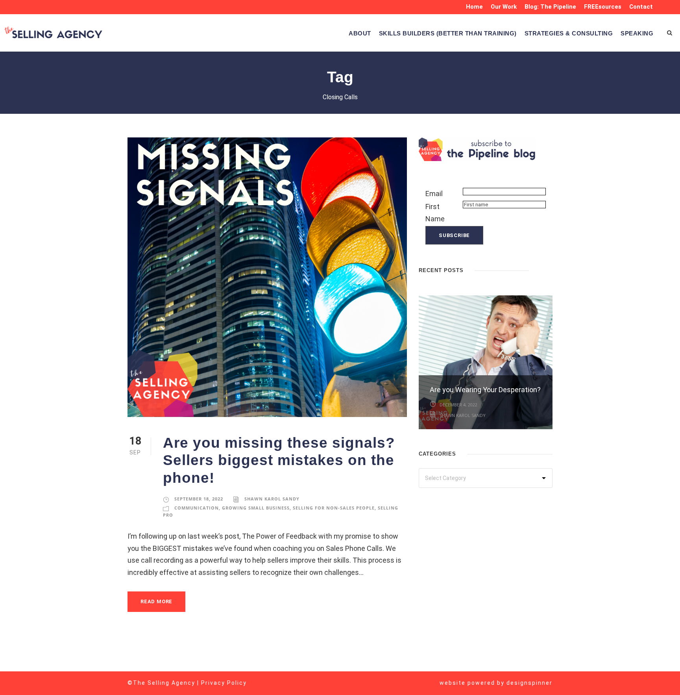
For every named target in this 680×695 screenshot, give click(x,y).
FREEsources (602, 6)
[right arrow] (548, 269)
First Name (435, 212)
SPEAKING (637, 33)
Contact (641, 6)
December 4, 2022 (458, 405)
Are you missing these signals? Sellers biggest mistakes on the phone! (279, 460)
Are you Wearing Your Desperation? (485, 389)
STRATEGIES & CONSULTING (569, 33)
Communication (196, 508)
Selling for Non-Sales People (334, 508)
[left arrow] (541, 269)
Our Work (504, 6)
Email (434, 193)
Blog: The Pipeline (550, 6)
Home (474, 6)
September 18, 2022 (198, 499)
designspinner (529, 683)
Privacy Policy (224, 683)
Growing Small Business (256, 508)
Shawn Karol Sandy (271, 499)
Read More (156, 601)
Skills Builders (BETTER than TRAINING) (448, 33)
